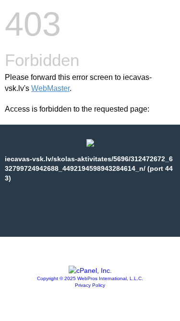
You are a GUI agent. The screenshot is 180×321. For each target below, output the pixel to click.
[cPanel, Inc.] (90, 270)
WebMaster (50, 88)
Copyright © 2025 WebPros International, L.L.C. (90, 278)
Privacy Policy (90, 285)
